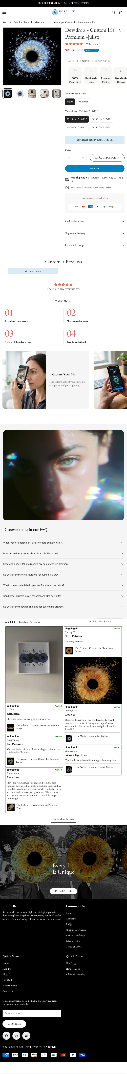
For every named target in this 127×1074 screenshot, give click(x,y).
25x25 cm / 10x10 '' (78, 120)
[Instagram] (16, 1036)
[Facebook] (6, 1036)
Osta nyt (95, 168)
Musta (71, 102)
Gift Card (7, 980)
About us (70, 913)
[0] (121, 12)
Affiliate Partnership (75, 974)
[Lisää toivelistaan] (121, 30)
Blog (4, 974)
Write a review (33, 271)
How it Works (9, 985)
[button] (34, 664)
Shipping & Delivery (76, 929)
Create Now (63, 891)
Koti (4, 22)
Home (5, 963)
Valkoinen (84, 102)
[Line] (26, 1036)
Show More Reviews (63, 819)
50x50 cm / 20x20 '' (103, 128)
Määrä (68, 149)
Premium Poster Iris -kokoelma (30, 22)
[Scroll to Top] (120, 1056)
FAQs (69, 924)
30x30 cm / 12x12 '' (103, 120)
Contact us (71, 918)
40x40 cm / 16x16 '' (78, 128)
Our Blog (71, 963)
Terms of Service (74, 946)
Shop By (6, 968)
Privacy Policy (73, 941)
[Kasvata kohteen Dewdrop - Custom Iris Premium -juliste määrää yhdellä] (83, 157)
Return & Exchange (75, 935)
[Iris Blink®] (64, 12)
